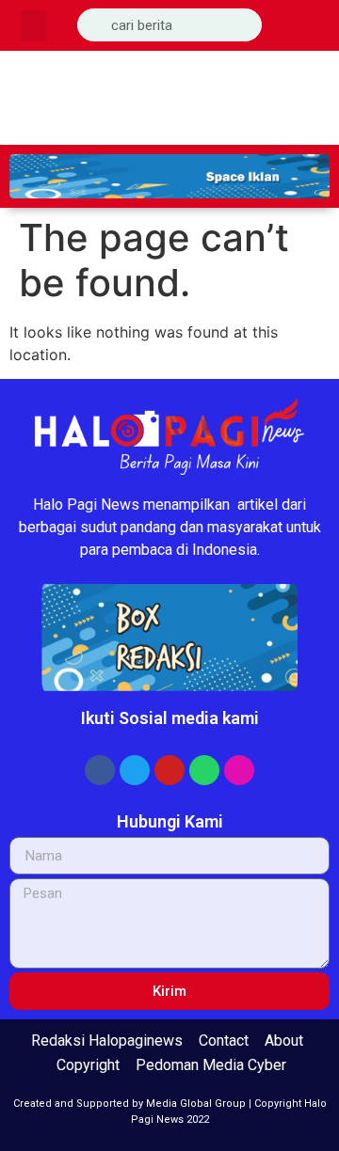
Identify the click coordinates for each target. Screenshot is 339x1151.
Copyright (88, 1065)
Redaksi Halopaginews (107, 1040)
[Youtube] (169, 770)
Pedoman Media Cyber (211, 1065)
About (284, 1040)
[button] (34, 25)
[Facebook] (100, 770)
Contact (224, 1040)
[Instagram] (239, 770)
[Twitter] (135, 770)
